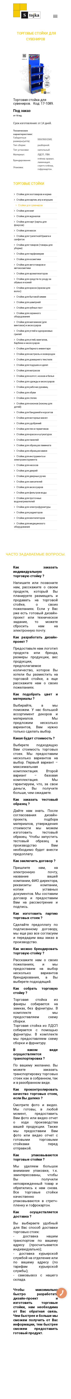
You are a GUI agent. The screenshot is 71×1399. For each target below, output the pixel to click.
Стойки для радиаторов (30, 512)
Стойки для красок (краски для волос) (32, 290)
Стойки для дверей (27, 470)
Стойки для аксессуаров (30, 487)
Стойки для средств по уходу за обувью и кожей (32, 281)
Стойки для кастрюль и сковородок (36, 354)
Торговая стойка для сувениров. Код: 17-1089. (33, 101)
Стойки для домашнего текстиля (34, 359)
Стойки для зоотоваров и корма (34, 194)
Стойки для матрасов (28, 370)
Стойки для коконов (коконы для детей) (33, 405)
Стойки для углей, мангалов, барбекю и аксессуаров (31, 341)
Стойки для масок (26, 230)
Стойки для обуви (26, 392)
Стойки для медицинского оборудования (29, 525)
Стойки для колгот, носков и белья (35, 376)
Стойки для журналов (28, 216)
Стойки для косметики (29, 259)
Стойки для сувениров (30, 205)
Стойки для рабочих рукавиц (32, 387)
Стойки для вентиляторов (31, 518)
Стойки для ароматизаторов (32, 273)
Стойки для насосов (27, 465)
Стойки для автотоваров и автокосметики (29, 266)
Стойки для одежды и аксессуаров (35, 381)
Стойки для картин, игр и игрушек (35, 199)
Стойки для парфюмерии (30, 253)
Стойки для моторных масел (32, 418)
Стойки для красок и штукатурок (34, 434)
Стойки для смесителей (29, 481)
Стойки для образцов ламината (34, 445)
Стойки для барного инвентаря (34, 348)
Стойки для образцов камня (32, 451)
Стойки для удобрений (29, 423)
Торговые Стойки (28, 184)
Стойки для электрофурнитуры (34, 507)
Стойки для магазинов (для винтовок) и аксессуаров (30, 324)
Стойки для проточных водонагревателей (27, 500)
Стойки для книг (25, 210)
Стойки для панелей (28, 440)
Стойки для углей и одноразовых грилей (33, 333)
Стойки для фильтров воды (32, 492)
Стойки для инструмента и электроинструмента (29, 458)
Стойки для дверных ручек (31, 476)
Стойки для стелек (27, 398)
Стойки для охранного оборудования (27, 315)
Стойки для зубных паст (30, 307)
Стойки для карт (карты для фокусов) (30, 223)
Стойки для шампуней (29, 302)
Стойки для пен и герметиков (33, 429)
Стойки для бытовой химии (31, 296)
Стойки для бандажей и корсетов (35, 412)
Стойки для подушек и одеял (32, 365)
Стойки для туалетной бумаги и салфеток (32, 238)
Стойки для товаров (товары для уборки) (33, 247)
